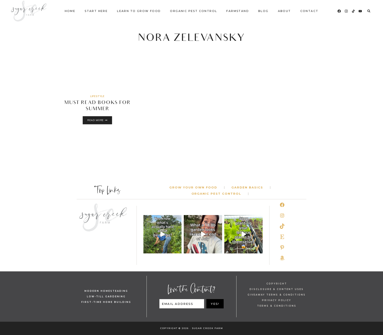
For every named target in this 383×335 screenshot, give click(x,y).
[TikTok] (353, 11)
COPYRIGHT (276, 283)
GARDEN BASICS (247, 187)
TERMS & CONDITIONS (276, 305)
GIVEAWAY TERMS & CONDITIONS (277, 294)
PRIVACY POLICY (276, 300)
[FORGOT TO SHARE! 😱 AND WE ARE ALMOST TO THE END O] (203, 234)
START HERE (96, 11)
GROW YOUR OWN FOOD (193, 187)
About (284, 11)
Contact (309, 11)
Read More (99, 120)
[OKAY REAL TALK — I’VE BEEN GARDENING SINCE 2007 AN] (162, 234)
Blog (263, 11)
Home (70, 11)
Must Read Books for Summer (97, 106)
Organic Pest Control (193, 11)
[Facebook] (339, 11)
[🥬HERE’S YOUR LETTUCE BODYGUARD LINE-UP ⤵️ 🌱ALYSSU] (243, 234)
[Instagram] (346, 11)
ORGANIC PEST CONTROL (216, 193)
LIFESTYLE (97, 96)
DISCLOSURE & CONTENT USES (277, 289)
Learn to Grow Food (139, 11)
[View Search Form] (369, 11)
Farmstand (237, 11)
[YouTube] (360, 11)
